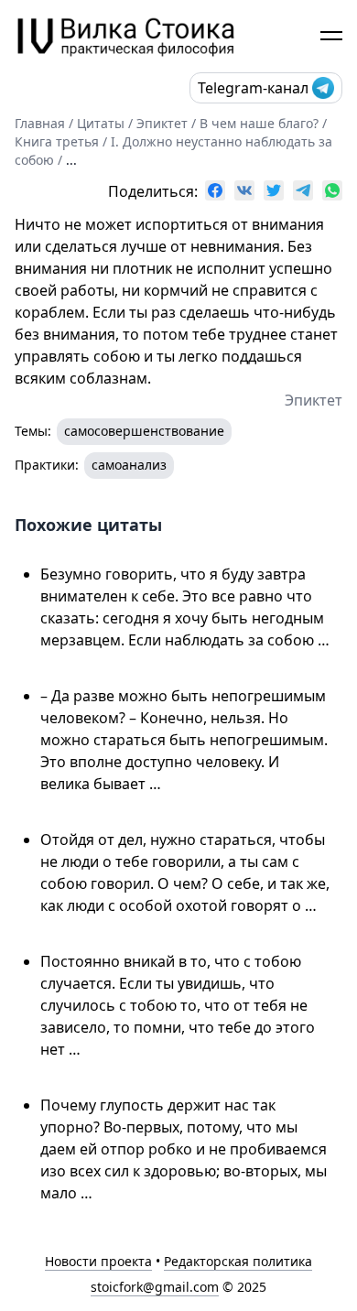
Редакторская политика (238, 1261)
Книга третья (57, 141)
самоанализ (129, 464)
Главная (40, 123)
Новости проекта (98, 1261)
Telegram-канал (253, 88)
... (71, 159)
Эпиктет (162, 123)
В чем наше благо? (259, 123)
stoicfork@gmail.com (155, 1286)
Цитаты (100, 123)
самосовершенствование (144, 430)
